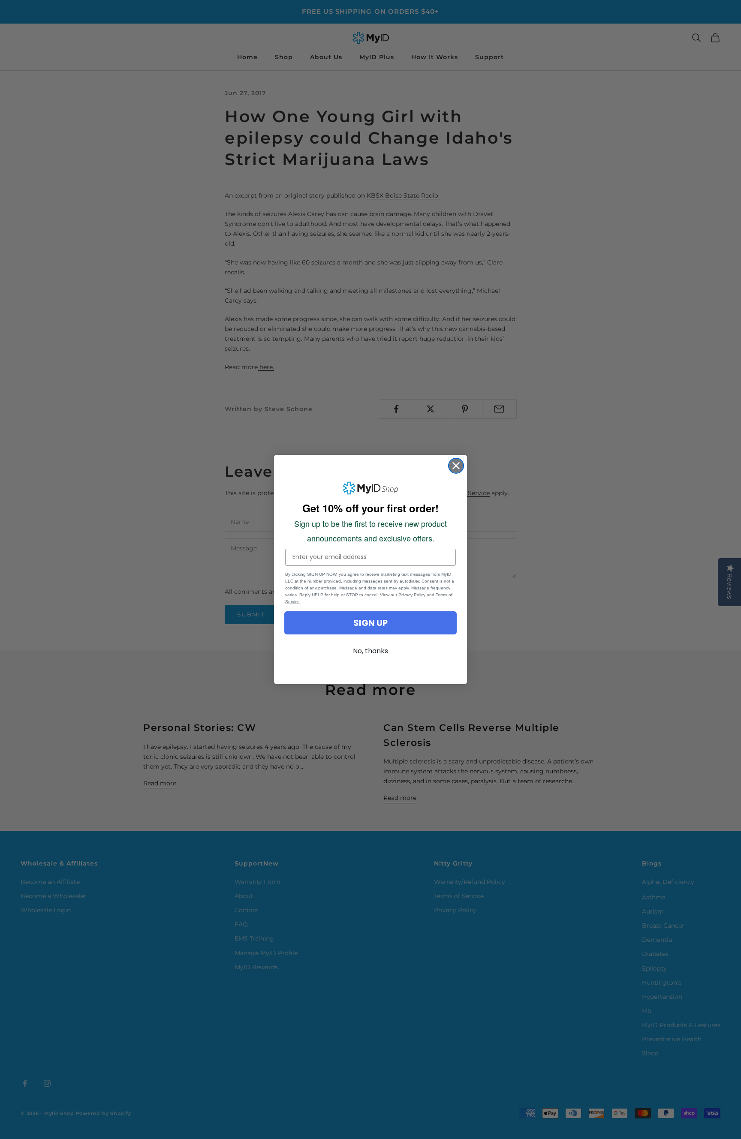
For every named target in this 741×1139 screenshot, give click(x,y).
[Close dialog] (456, 465)
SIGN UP (370, 623)
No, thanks (370, 651)
